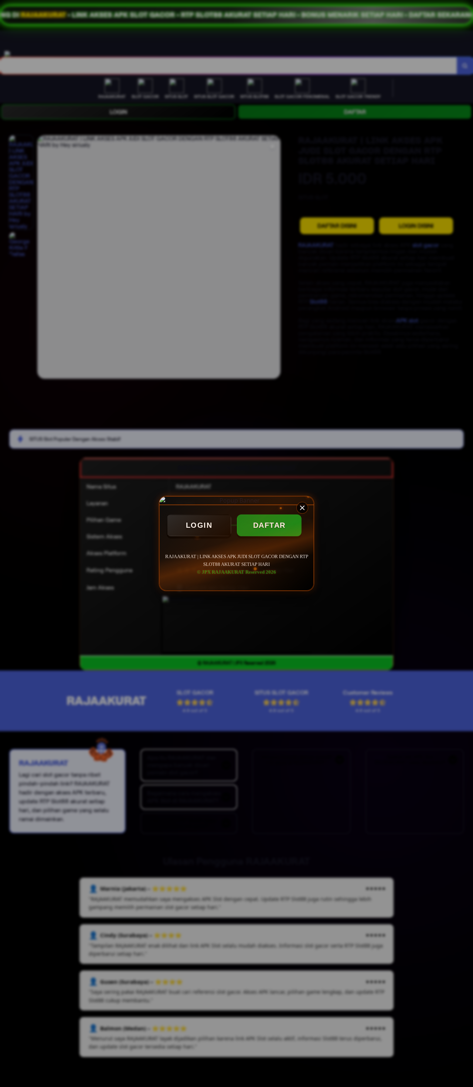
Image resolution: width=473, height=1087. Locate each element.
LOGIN (199, 525)
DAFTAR (269, 525)
